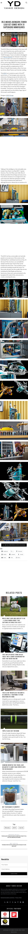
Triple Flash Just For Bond (10, 731)
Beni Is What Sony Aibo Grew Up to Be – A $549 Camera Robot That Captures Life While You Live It (13, 620)
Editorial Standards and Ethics (8, 897)
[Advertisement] (14, 15)
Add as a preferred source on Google (15, 545)
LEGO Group (9, 95)
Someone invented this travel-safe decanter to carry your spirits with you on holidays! (13, 767)
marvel (21, 827)
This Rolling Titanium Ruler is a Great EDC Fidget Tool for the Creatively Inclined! (14, 836)
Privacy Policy (18, 897)
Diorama (7, 827)
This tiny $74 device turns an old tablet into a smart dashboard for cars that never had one (13, 657)
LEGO (5, 73)
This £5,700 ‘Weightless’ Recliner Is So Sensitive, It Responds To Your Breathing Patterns (13, 695)
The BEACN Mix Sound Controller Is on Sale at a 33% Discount (14, 845)
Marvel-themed (7, 57)
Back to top (13, 931)
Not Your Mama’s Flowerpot (11, 807)
